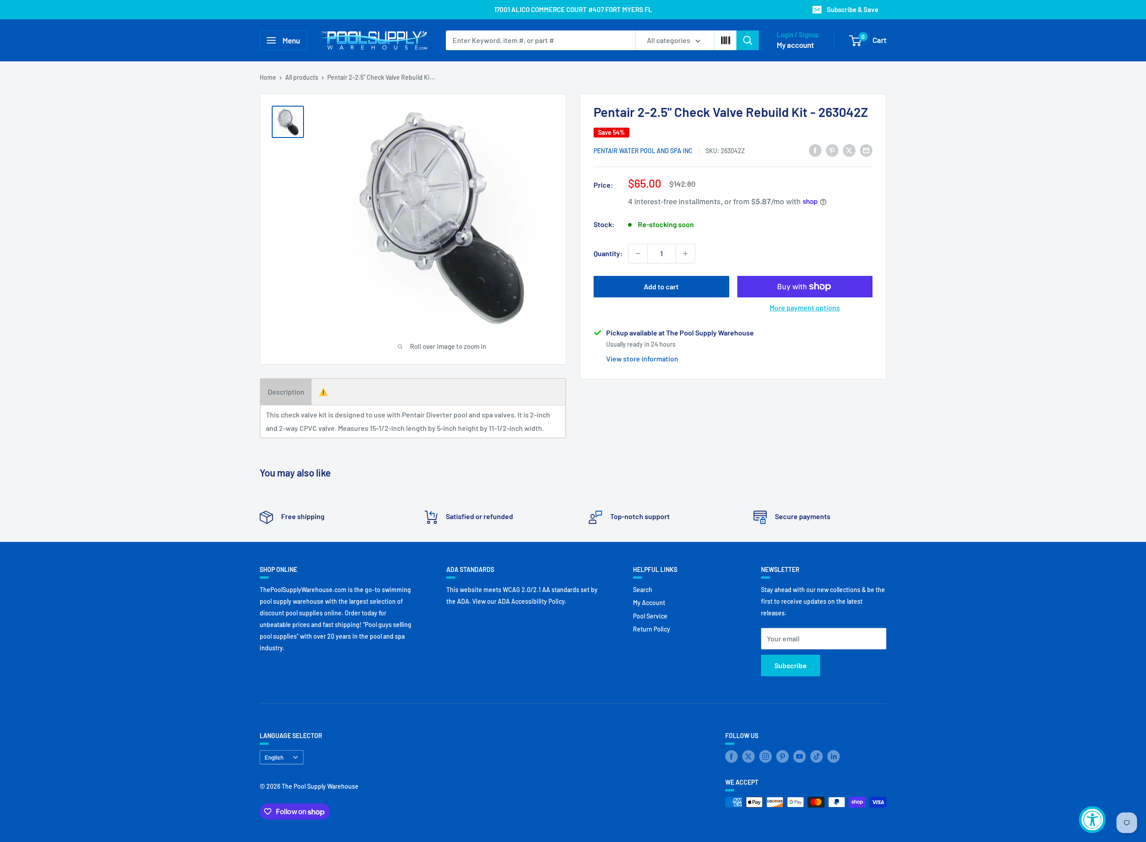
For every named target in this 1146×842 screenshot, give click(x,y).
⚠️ (323, 391)
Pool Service (650, 616)
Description (286, 391)
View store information (642, 358)
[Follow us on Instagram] (765, 756)
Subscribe (790, 665)
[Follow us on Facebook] (731, 756)
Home (268, 77)
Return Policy (651, 629)
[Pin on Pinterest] (832, 150)
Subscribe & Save (852, 9)
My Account (649, 602)
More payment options (805, 307)
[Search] (747, 40)
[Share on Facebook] (815, 150)
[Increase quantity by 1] (685, 253)
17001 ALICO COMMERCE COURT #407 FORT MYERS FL (573, 9)
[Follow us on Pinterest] (782, 756)
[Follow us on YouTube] (799, 756)
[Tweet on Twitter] (849, 150)
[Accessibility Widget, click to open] (1092, 819)
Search (642, 589)
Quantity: (608, 253)
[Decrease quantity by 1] (638, 253)
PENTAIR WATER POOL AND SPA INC (643, 151)
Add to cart (661, 286)
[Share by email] (866, 150)
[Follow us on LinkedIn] (833, 756)
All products (301, 77)
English (274, 757)
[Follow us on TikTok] (816, 756)
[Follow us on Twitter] (748, 756)
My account (795, 44)
